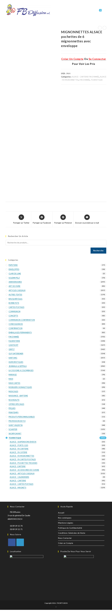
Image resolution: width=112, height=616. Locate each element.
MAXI (11, 379)
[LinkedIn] (20, 542)
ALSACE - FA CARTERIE (19, 449)
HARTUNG (13, 358)
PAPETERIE (13, 265)
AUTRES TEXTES (15, 295)
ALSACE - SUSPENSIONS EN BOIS (23, 442)
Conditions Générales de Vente (71, 533)
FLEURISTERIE (14, 341)
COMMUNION (14, 311)
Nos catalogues (64, 518)
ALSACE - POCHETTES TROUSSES (23, 463)
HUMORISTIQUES (16, 362)
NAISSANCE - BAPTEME (18, 396)
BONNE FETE (14, 303)
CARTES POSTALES (16, 307)
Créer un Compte (65, 543)
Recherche (98, 250)
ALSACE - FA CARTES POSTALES (23, 459)
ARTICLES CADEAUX (17, 290)
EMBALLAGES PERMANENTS (20, 332)
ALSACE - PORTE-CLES (19, 445)
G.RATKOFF (13, 345)
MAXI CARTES (14, 383)
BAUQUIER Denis (15, 299)
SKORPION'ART (15, 433)
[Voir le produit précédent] (100, 28)
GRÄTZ (11, 349)
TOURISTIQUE (97, 80)
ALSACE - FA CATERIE (18, 452)
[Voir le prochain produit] (104, 28)
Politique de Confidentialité (70, 528)
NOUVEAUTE (14, 400)
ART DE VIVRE (14, 286)
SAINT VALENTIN (16, 425)
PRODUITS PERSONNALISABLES (22, 417)
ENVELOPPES (14, 269)
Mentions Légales (65, 523)
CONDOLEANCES (16, 324)
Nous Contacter (65, 538)
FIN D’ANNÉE (84, 80)
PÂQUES (12, 408)
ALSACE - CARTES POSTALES (21, 484)
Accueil (61, 513)
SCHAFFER (13, 429)
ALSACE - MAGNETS (18, 487)
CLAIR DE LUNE (15, 273)
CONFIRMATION (15, 328)
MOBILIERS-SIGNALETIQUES (20, 387)
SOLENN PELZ (14, 278)
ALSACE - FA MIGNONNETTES (22, 456)
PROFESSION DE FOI (17, 421)
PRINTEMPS (13, 412)
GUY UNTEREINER (16, 353)
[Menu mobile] (104, 10)
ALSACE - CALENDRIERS (19, 477)
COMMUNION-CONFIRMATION (22, 320)
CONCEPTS (13, 316)
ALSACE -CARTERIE (18, 466)
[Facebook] (12, 542)
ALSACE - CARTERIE (18, 481)
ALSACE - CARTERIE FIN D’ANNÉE (85, 77)
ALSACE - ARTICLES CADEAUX (22, 473)
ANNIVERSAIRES (15, 282)
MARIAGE (13, 375)
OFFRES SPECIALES (16, 404)
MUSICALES (13, 391)
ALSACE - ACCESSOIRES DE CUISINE (24, 470)
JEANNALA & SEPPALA (18, 366)
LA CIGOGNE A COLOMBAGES (21, 370)
